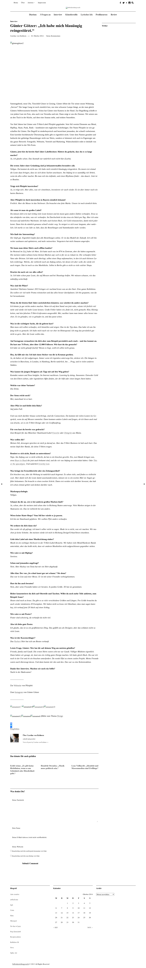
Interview (13, 21)
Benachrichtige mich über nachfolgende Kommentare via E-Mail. (29, 851)
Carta (12, 910)
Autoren (30, 2)
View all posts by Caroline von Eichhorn (35, 742)
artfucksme (14, 899)
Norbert (17, 641)
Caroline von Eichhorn (18, 36)
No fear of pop (15, 926)
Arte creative (14, 894)
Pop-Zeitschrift (15, 931)
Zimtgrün (68, 433)
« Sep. (55, 927)
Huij (25, 251)
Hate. (12, 915)
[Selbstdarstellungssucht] (73, 7)
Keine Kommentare (53, 36)
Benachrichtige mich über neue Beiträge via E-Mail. (26, 856)
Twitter (105, 25)
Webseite (17, 685)
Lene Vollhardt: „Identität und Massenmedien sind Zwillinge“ (85, 767)
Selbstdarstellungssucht (20, 964)
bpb (11, 905)
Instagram (19, 692)
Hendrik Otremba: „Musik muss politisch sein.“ (52, 767)
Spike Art (13, 953)
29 (67, 922)
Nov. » (90, 927)
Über (23, 2)
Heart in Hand (21, 460)
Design (60, 716)
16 (73, 913)
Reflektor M (14, 942)
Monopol (13, 921)
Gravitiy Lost (43, 464)
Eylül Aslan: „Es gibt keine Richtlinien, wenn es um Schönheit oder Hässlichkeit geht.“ (22, 769)
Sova (12, 947)
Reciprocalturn (15, 937)
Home (16, 2)
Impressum (42, 2)
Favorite (55, 433)
